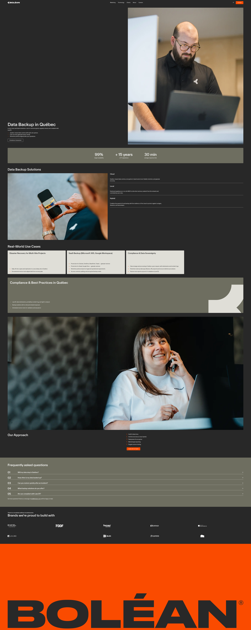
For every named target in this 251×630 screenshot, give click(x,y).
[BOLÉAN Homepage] (14, 3)
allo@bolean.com (35, 498)
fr (233, 2)
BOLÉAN (126, 550)
